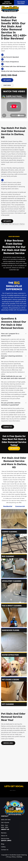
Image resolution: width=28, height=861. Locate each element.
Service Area (8, 743)
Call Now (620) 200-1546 (7, 2)
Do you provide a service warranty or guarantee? (10, 404)
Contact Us (7, 426)
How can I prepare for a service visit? (10, 335)
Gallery (3, 847)
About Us (4, 835)
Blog (2, 844)
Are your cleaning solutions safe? (11, 357)
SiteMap (19, 857)
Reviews (3, 833)
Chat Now (7, 85)
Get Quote (7, 80)
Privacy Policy (11, 857)
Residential (7, 506)
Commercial (20, 506)
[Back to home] (10, 9)
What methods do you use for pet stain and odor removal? (13, 377)
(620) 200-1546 (9, 75)
